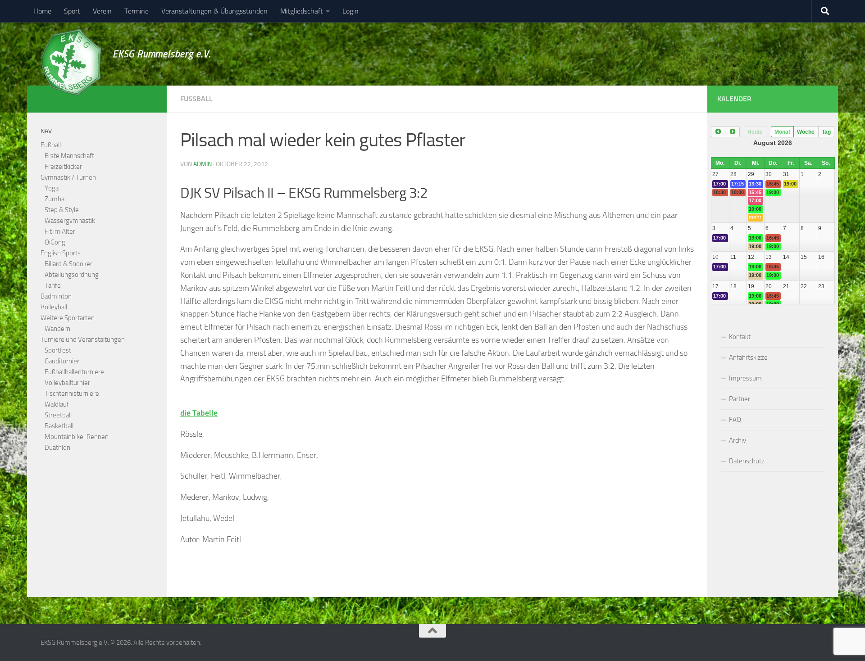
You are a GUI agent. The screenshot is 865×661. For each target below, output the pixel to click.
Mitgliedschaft (301, 11)
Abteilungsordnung (72, 275)
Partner (739, 399)
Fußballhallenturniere (74, 372)
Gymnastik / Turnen (68, 177)
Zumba (54, 199)
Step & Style (62, 210)
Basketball (59, 426)
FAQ (735, 420)
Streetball (58, 415)
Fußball (196, 99)
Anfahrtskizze (748, 357)
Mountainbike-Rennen (77, 437)
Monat (782, 132)
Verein (102, 11)
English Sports (61, 253)
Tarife (53, 285)
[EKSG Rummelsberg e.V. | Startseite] (71, 62)
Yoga (52, 188)
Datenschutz (747, 461)
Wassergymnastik (70, 221)
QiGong (55, 242)
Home (42, 11)
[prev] (718, 131)
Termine (136, 11)
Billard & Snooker (68, 264)
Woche (806, 132)
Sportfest (58, 350)
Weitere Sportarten (68, 318)
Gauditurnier (62, 361)
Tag (826, 132)
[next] (732, 131)
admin (202, 164)
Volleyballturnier (67, 383)
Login (350, 11)
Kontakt (740, 337)
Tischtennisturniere (72, 393)
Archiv (737, 440)
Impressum (745, 378)
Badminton (56, 296)
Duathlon (57, 448)
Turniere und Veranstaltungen (83, 339)
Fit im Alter (60, 231)
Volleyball (54, 307)
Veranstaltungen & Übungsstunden (214, 11)
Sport (72, 11)
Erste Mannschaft (69, 156)
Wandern (57, 329)
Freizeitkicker (63, 167)
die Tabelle (199, 413)
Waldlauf (57, 404)
